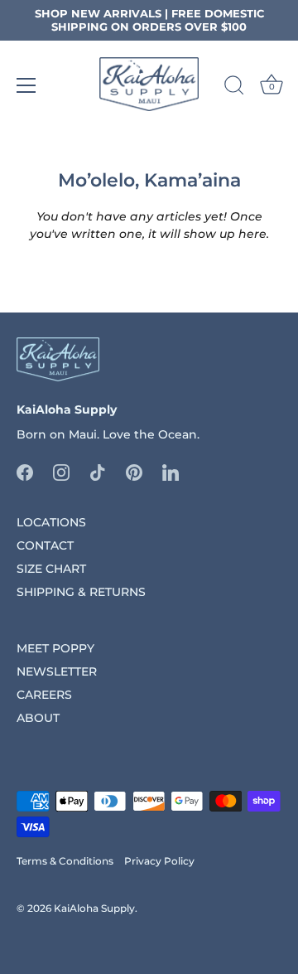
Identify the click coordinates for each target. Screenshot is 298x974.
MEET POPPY (55, 648)
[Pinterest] (134, 471)
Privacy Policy (159, 861)
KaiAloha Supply (94, 908)
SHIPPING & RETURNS (81, 591)
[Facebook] (25, 471)
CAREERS (44, 694)
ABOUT (38, 717)
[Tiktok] (97, 471)
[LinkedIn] (170, 471)
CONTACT (45, 545)
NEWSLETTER (57, 671)
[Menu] (26, 85)
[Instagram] (61, 471)
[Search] (234, 88)
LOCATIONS (51, 522)
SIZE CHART (51, 568)
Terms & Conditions (65, 861)
